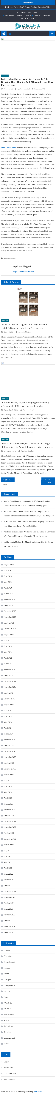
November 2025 (10, 617)
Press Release (9, 15)
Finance (7, 968)
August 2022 (9, 845)
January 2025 (9, 675)
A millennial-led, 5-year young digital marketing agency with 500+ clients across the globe (25, 404)
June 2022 (8, 856)
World (6, 1044)
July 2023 (7, 781)
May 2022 (8, 862)
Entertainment (47, 15)
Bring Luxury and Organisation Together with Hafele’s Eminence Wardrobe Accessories (24, 326)
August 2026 (9, 565)
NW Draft (8, 1003)
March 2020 (8, 909)
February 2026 (9, 600)
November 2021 (10, 897)
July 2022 (7, 851)
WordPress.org (9, 1079)
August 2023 (9, 775)
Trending (7, 1032)
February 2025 (9, 670)
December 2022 (10, 821)
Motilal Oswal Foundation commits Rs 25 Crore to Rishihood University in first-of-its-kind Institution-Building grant (27, 503)
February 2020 (9, 915)
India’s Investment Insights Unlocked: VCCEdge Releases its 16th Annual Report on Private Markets (26, 445)
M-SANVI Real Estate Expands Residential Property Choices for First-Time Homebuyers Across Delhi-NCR (29, 524)
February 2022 (9, 880)
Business (20, 15)
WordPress (38, 1092)
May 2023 (8, 792)
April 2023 (8, 798)
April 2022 (8, 868)
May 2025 (8, 652)
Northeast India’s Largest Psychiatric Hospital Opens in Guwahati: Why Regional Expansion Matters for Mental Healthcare (29, 534)
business (12, 258)
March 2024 (8, 734)
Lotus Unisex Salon (8, 148)
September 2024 (10, 699)
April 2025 (8, 658)
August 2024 (9, 705)
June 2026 (8, 576)
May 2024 (8, 722)
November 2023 (10, 757)
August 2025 (9, 635)
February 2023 (9, 810)
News (6, 997)
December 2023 (10, 751)
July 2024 (7, 710)
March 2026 (8, 594)
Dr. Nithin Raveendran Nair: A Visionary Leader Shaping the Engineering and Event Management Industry (49, 480)
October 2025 (9, 623)
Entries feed (8, 1068)
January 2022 (9, 886)
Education (24, 18)
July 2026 (7, 570)
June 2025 (8, 646)
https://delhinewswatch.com (23, 272)
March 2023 (8, 804)
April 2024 (8, 728)
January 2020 (9, 921)
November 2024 (10, 687)
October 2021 (9, 903)
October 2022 (9, 833)
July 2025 (7, 640)
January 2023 (9, 816)
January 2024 (9, 746)
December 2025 (10, 611)
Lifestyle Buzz (9, 985)
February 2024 (9, 740)
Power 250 (8, 1009)
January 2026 (9, 605)
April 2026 (8, 588)
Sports (6, 1020)
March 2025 (8, 664)
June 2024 (8, 716)
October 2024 (9, 693)
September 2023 (10, 769)
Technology (8, 1026)
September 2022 (10, 839)
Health (33, 18)
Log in (6, 1062)
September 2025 (10, 629)
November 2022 (10, 827)
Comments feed (10, 1074)
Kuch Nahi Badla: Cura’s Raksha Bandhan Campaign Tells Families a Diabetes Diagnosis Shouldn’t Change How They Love (29, 513)
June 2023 (8, 786)
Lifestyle (37, 15)
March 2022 (8, 874)
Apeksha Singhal (23, 89)
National (28, 15)
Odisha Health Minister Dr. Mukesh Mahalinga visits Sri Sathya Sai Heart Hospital (28, 544)
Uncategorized (9, 1038)
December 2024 (10, 681)
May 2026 (8, 582)
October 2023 (9, 763)
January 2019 (9, 932)
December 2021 (10, 891)
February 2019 (9, 926)
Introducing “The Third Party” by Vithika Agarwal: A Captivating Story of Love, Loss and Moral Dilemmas (10, 480)
